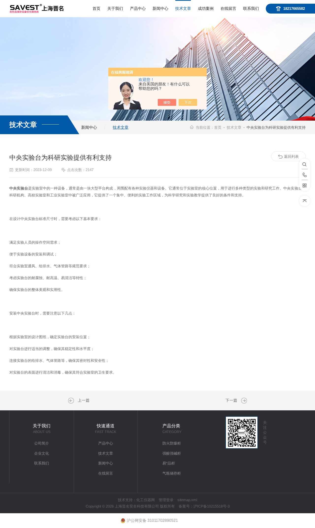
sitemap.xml (187, 500)
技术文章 (183, 8)
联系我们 (251, 8)
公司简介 (41, 443)
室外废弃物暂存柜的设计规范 (243, 400)
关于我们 (115, 8)
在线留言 (228, 8)
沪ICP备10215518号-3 (211, 506)
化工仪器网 (145, 500)
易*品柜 (168, 463)
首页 (96, 8)
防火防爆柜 (171, 443)
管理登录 (166, 500)
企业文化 (41, 453)
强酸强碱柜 (171, 453)
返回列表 (291, 156)
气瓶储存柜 (171, 473)
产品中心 (138, 8)
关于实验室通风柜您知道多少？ (71, 400)
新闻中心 (160, 8)
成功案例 (206, 8)
